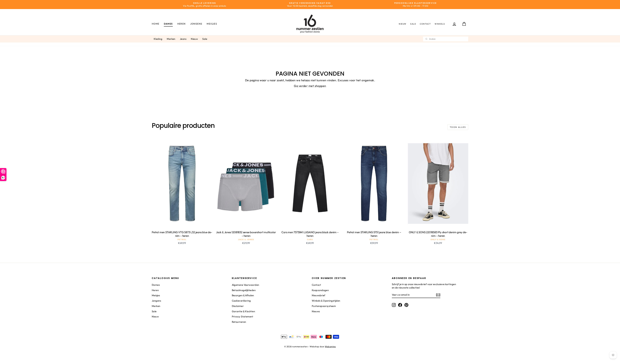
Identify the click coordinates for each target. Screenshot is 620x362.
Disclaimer (238, 306)
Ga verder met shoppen (310, 86)
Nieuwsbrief (318, 295)
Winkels (440, 24)
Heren (181, 23)
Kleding (158, 38)
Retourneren (239, 321)
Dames (168, 23)
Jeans (183, 38)
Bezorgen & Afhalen (243, 295)
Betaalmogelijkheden (244, 290)
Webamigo (330, 346)
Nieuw (402, 24)
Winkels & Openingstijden (326, 300)
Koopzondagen (320, 290)
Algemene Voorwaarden (245, 284)
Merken (171, 38)
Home (155, 23)
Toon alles (458, 127)
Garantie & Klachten (243, 311)
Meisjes (212, 23)
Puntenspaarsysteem (324, 306)
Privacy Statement (242, 316)
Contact (425, 24)
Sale (413, 24)
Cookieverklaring (241, 300)
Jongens (196, 23)
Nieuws (316, 311)
